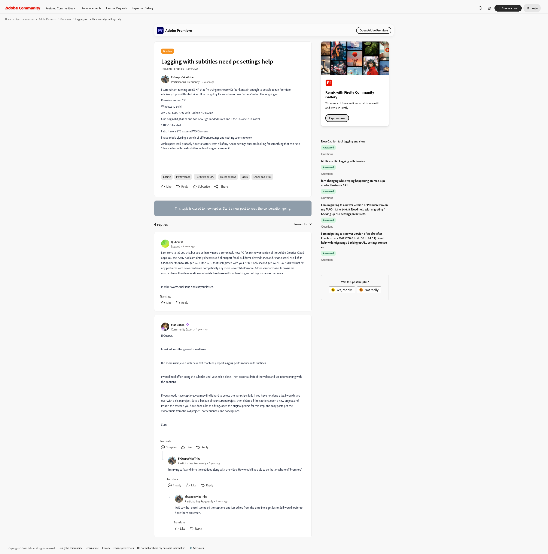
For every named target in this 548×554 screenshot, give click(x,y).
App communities (25, 19)
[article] (232, 272)
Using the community (70, 548)
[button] (508, 8)
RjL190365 (177, 241)
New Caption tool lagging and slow (343, 141)
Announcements (91, 8)
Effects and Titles (262, 176)
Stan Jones (178, 324)
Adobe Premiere (47, 19)
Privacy (106, 548)
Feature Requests (116, 8)
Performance (183, 176)
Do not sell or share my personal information (161, 548)
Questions (65, 19)
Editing (167, 176)
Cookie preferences (123, 548)
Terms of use (92, 548)
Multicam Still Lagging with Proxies (343, 161)
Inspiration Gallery (142, 8)
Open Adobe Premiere (374, 30)
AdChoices (198, 548)
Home (8, 19)
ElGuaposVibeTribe (182, 77)
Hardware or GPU (205, 176)
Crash (245, 176)
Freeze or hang (228, 176)
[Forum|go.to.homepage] (22, 8)
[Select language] (489, 8)
